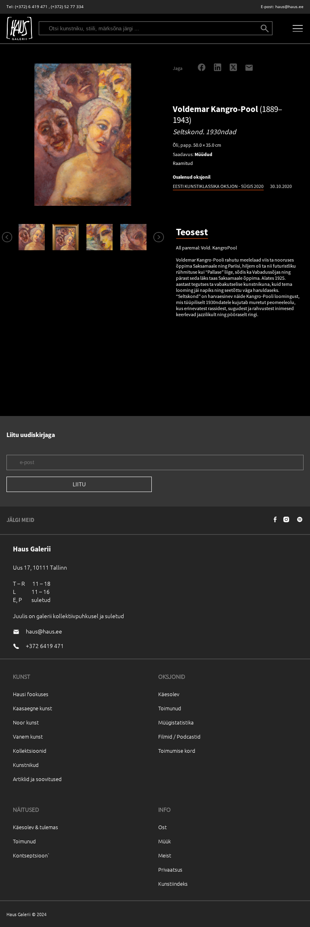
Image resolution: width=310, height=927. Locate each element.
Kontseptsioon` (31, 855)
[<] (3, 236)
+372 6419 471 (45, 645)
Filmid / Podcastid (179, 736)
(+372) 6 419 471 (31, 6)
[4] (133, 237)
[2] (66, 237)
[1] (32, 237)
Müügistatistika (176, 722)
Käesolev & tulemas (35, 827)
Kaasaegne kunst (32, 708)
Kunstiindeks (173, 883)
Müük (164, 841)
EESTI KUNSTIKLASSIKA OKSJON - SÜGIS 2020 (218, 186)
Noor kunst (26, 722)
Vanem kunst (28, 736)
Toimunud (169, 708)
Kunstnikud (26, 765)
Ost (162, 827)
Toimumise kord (176, 750)
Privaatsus (170, 869)
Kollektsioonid (29, 750)
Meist (164, 855)
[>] (155, 236)
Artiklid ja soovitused (37, 779)
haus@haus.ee (289, 6)
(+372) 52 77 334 (67, 6)
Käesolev (168, 694)
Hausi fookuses (30, 694)
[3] (100, 237)
